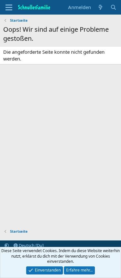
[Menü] (8, 7)
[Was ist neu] (100, 7)
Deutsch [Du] (31, 245)
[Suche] (113, 7)
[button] (6, 245)
